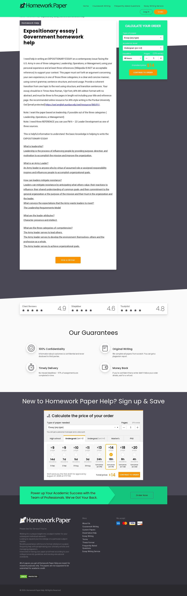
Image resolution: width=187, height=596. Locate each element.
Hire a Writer (68, 260)
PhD (132, 438)
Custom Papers (88, 530)
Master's (115, 438)
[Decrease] (146, 58)
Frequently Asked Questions (127, 6)
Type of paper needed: (58, 422)
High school (55, 438)
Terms (85, 539)
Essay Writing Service (153, 6)
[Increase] (161, 58)
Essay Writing (88, 536)
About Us (86, 523)
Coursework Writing (101, 6)
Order (160, 12)
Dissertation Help (89, 533)
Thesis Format (88, 542)
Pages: (124, 422)
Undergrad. (74, 438)
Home (86, 6)
